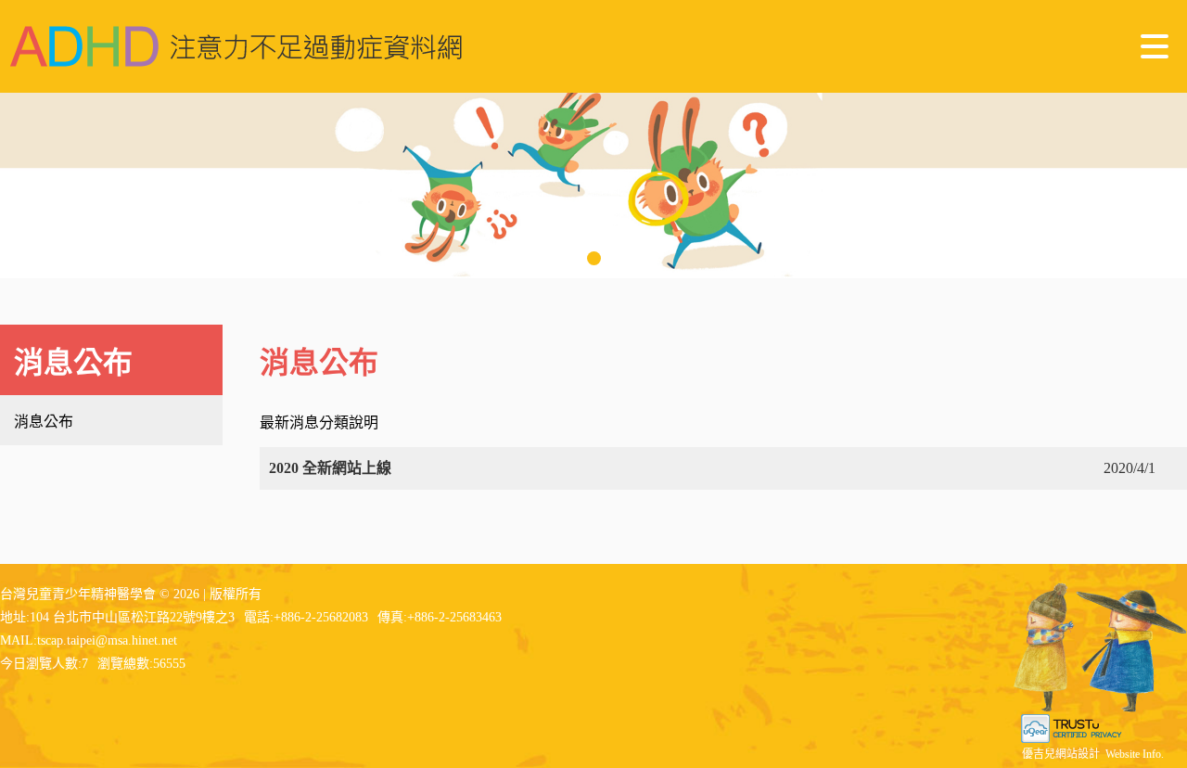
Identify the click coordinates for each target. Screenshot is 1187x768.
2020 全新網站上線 (330, 468)
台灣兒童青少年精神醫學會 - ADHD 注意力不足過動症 (236, 46)
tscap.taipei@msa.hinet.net (107, 640)
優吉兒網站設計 (1061, 754)
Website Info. (1134, 754)
